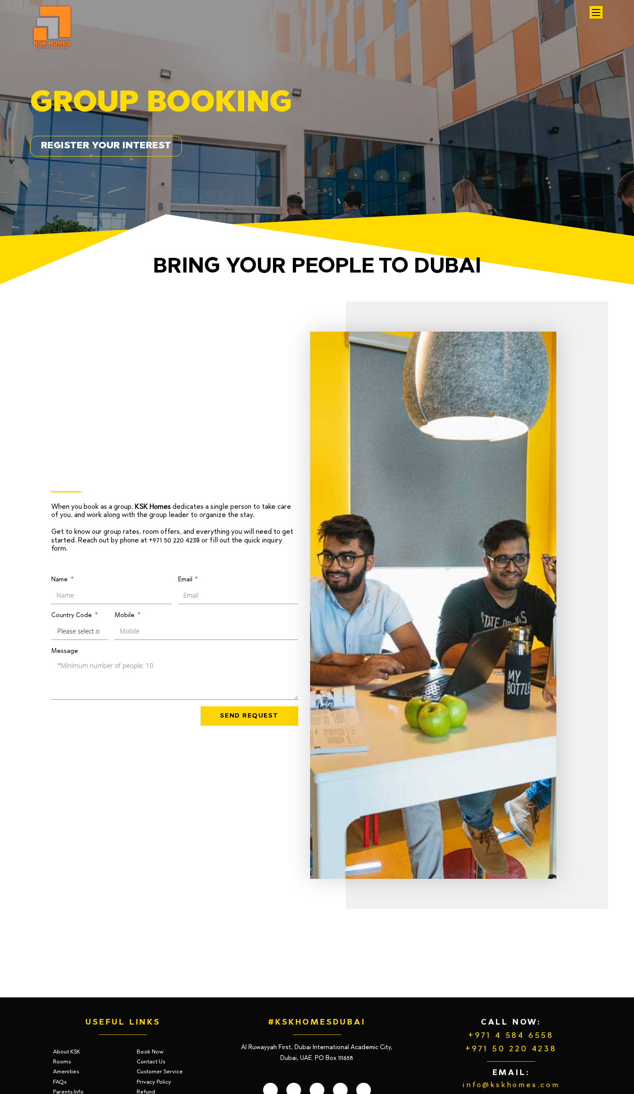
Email (186, 580)
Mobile (125, 616)
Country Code (72, 616)
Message (64, 652)
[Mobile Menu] (596, 12)
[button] (106, 146)
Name (60, 580)
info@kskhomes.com (511, 1085)
